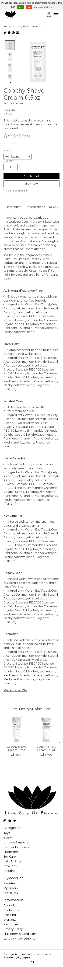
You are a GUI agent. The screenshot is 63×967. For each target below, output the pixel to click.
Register (9, 883)
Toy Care (10, 856)
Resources (11, 924)
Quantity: (9, 160)
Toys (7, 833)
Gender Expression (17, 847)
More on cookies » (43, 7)
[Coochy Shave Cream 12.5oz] (46, 730)
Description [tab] (14, 207)
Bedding (10, 870)
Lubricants (11, 852)
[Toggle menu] (55, 14)
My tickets (11, 893)
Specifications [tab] (35, 207)
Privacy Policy (13, 929)
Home (7, 26)
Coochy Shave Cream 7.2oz (17, 748)
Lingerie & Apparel (16, 842)
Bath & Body (12, 861)
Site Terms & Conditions (20, 933)
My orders (11, 888)
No (29, 7)
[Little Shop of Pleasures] (10, 14)
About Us (10, 905)
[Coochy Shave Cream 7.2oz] (17, 730)
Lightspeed (24, 957)
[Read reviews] (15, 136)
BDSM (8, 837)
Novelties (10, 866)
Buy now (31, 183)
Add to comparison (17, 190)
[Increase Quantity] (14, 167)
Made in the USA (15, 690)
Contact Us (11, 910)
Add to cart (31, 176)
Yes (20, 7)
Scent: (8, 150)
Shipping (10, 915)
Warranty (10, 919)
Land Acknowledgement (21, 938)
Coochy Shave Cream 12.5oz (46, 748)
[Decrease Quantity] (7, 167)
